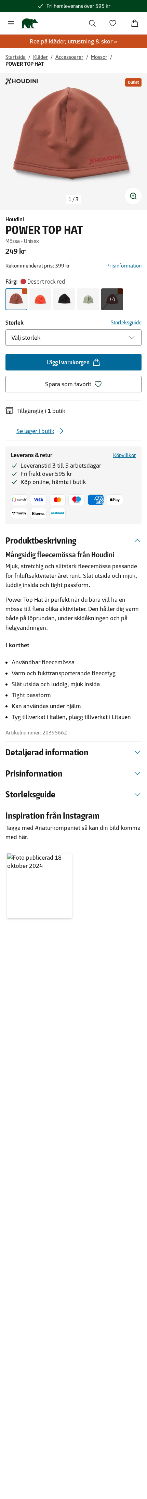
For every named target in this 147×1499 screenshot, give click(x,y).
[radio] (16, 299)
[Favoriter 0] (112, 23)
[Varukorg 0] (134, 23)
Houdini (14, 219)
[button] (39, 885)
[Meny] (11, 23)
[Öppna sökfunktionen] (92, 23)
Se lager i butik (35, 431)
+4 (112, 299)
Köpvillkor (124, 455)
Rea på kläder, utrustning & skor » (73, 41)
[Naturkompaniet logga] (29, 23)
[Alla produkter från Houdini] (21, 81)
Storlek (14, 322)
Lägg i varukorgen (68, 362)
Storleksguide (126, 322)
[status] (73, 199)
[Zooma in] (133, 196)
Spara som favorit (68, 384)
